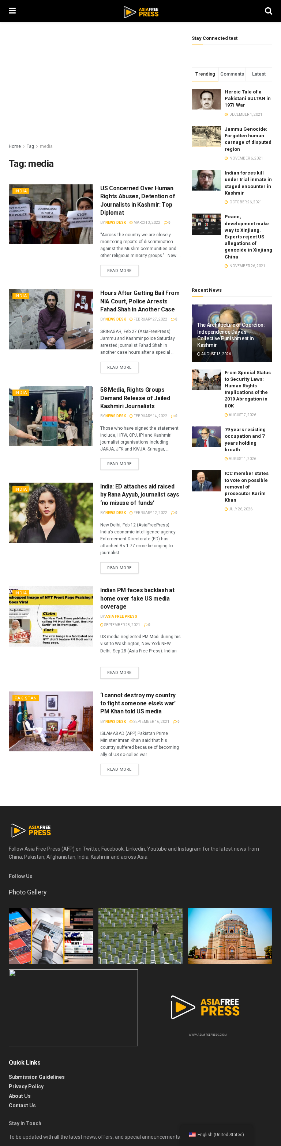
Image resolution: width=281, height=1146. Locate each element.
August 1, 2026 (242, 459)
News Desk (115, 223)
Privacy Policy (26, 1086)
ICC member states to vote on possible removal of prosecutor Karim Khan (247, 487)
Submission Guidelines (37, 1077)
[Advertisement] (95, 88)
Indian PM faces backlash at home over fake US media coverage (137, 598)
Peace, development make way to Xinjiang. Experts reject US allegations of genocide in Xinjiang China (248, 236)
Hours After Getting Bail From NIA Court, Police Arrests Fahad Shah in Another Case (140, 301)
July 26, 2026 (240, 509)
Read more (119, 270)
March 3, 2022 (146, 223)
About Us (20, 1096)
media (46, 146)
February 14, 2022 (150, 416)
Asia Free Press (121, 616)
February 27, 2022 (150, 319)
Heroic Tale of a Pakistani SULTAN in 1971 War (248, 98)
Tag (30, 146)
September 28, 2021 (122, 625)
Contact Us (22, 1105)
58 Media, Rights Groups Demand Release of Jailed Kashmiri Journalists (135, 398)
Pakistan (26, 698)
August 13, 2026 (216, 354)
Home (15, 146)
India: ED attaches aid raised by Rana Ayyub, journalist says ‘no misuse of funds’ (139, 494)
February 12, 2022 (150, 513)
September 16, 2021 (151, 722)
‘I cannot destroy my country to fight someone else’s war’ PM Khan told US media (138, 703)
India (21, 191)
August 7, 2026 (242, 415)
